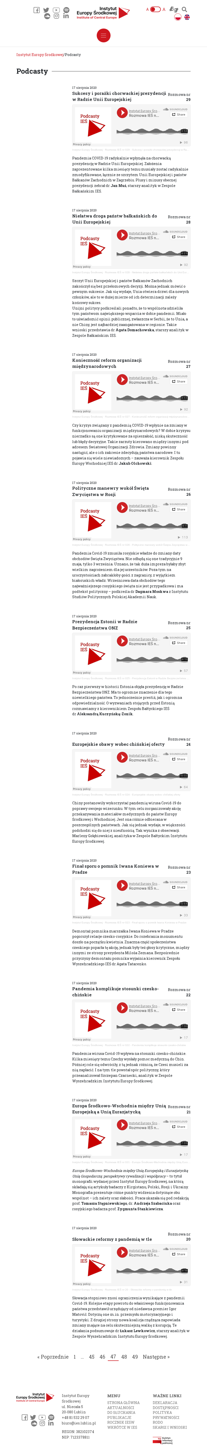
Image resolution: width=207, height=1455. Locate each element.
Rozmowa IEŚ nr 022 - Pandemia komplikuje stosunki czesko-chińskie (145, 1045)
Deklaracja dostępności (166, 1405)
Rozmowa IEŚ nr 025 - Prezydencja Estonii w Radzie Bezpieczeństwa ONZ (148, 678)
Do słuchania (121, 1412)
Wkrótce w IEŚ (122, 1427)
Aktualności (120, 1407)
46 (102, 1356)
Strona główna (123, 1402)
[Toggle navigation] (104, 35)
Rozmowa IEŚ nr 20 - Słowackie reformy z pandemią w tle (138, 1289)
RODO (158, 1422)
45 (91, 1356)
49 (135, 1356)
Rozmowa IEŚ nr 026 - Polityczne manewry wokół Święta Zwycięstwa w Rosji (149, 544)
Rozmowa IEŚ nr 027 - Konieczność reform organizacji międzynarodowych (148, 416)
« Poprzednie (53, 1356)
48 (124, 1356)
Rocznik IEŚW (121, 1422)
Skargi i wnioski (170, 1427)
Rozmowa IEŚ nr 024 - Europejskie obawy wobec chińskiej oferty (142, 794)
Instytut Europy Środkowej (87, 149)
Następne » (156, 1356)
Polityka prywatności (166, 1415)
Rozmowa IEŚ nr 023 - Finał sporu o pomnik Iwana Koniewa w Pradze (146, 922)
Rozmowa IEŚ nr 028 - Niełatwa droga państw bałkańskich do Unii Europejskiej (151, 272)
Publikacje (119, 1417)
